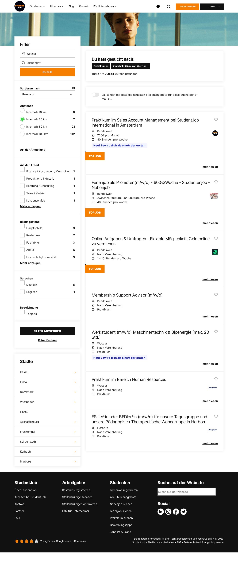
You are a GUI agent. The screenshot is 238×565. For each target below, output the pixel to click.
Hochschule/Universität (41, 257)
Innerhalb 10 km (36, 112)
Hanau (24, 412)
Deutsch (31, 284)
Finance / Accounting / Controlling (48, 171)
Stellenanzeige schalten (77, 497)
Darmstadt (27, 392)
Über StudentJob (25, 490)
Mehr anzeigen (30, 206)
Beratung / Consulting (40, 186)
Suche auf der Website (181, 482)
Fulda (23, 382)
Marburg (25, 461)
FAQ (17, 518)
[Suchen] (169, 6)
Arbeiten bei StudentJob (30, 497)
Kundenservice (35, 200)
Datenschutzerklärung (196, 542)
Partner (19, 511)
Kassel (24, 372)
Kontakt (83, 6)
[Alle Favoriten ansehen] (158, 6)
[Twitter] (184, 512)
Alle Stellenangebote (123, 497)
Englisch (31, 292)
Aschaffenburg (29, 421)
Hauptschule (34, 228)
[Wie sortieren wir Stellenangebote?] (73, 88)
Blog (71, 6)
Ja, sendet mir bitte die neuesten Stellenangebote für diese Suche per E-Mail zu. (150, 97)
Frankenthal (27, 431)
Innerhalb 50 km (36, 126)
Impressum (217, 542)
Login (212, 6)
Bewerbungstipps (121, 525)
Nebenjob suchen (121, 504)
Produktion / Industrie (40, 178)
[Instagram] (169, 512)
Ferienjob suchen (121, 511)
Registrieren (187, 6)
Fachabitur (33, 242)
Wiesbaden (27, 402)
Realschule (33, 235)
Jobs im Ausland (120, 532)
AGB (179, 542)
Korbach (25, 451)
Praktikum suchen (121, 518)
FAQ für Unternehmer (75, 511)
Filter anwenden (47, 331)
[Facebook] (177, 512)
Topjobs (31, 314)
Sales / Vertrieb (36, 193)
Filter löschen (47, 340)
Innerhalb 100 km (37, 134)
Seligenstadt (28, 441)
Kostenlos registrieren (76, 490)
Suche (47, 72)
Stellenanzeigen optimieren (79, 504)
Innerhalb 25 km (36, 119)
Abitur (30, 250)
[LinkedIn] (161, 512)
